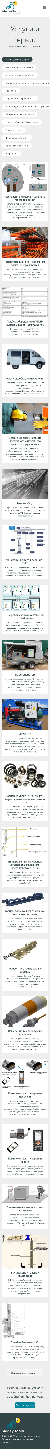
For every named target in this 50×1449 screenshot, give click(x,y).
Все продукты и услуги (17, 59)
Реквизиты (7, 1442)
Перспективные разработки (20, 98)
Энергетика (11, 153)
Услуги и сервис (14, 130)
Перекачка (11, 90)
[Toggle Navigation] (44, 7)
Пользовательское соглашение (17, 1439)
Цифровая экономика (17, 145)
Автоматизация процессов (19, 67)
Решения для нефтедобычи (20, 114)
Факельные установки (17, 137)
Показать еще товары (23, 1372)
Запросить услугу (25, 1405)
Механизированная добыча (20, 75)
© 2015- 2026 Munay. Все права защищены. (23, 1436)
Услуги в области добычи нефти (22, 122)
